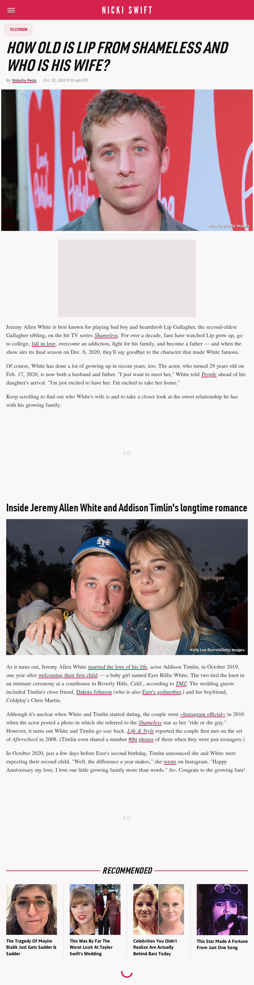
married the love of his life (117, 666)
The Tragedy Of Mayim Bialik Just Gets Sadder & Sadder (31, 947)
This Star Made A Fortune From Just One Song (222, 944)
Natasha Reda (24, 80)
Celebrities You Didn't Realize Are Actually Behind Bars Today (155, 947)
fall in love (43, 343)
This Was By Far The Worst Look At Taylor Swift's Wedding (91, 947)
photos (146, 739)
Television (18, 29)
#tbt (133, 739)
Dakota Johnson (94, 691)
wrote (170, 761)
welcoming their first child (68, 675)
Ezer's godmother (161, 691)
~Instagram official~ (203, 714)
